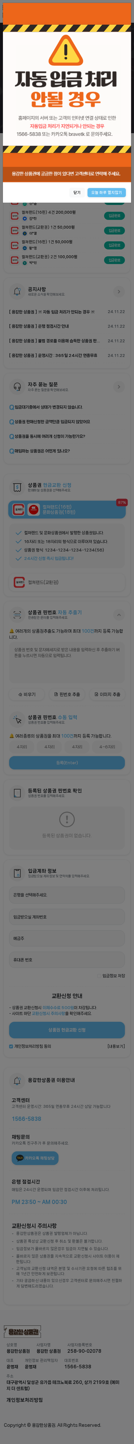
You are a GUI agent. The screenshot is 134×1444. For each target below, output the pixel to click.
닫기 (77, 192)
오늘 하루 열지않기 (106, 192)
